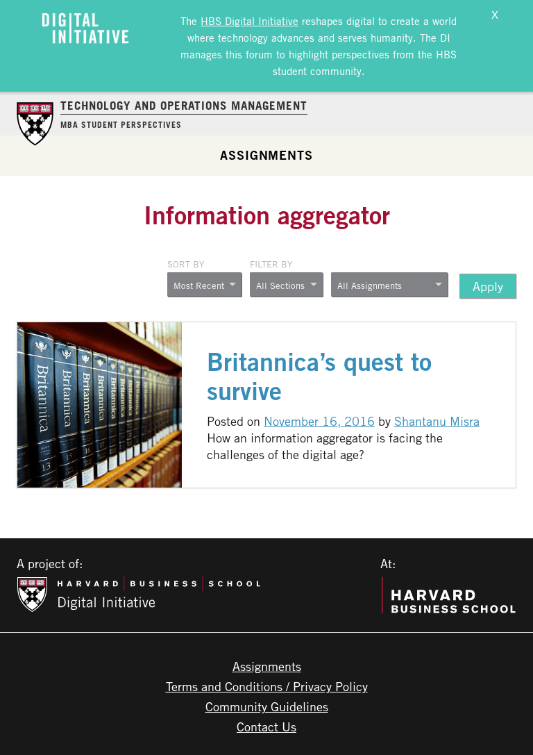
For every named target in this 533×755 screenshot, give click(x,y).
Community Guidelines (266, 706)
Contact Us (266, 726)
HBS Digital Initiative (249, 21)
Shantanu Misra (437, 421)
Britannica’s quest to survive (319, 376)
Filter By (271, 263)
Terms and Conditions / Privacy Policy (267, 686)
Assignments (266, 155)
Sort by (185, 263)
